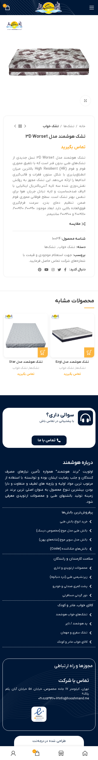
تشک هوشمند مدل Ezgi (72, 362)
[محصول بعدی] (15, 126)
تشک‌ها (68, 126)
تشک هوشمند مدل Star (26, 362)
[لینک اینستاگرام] (53, 269)
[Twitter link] (59, 269)
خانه (81, 126)
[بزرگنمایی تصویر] (85, 101)
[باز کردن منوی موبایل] (92, 8)
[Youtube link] (46, 269)
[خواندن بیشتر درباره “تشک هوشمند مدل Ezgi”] (89, 352)
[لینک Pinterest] (39, 269)
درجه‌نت (38, 741)
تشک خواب (51, 126)
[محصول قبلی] (25, 126)
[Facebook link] (65, 269)
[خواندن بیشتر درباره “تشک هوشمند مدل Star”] (43, 352)
